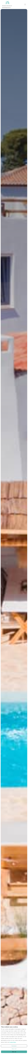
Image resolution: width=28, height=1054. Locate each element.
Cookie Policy (12, 1042)
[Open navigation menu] (25, 4)
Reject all (14, 1049)
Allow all (14, 1051)
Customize (14, 1046)
